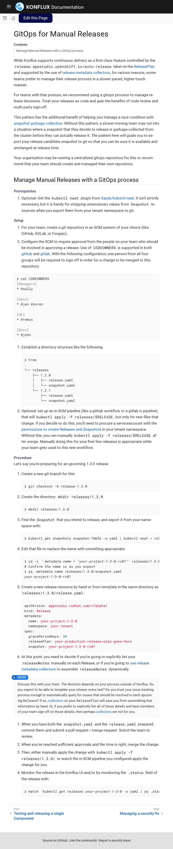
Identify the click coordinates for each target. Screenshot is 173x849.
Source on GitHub (55, 840)
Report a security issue (114, 840)
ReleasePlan (144, 66)
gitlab (45, 254)
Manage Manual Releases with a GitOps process (49, 51)
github (26, 254)
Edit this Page (35, 18)
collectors (55, 701)
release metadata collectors (86, 72)
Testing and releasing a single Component (39, 816)
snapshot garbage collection (38, 123)
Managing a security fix (139, 813)
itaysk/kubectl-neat (117, 198)
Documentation (67, 7)
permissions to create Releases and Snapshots (61, 429)
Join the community (83, 840)
